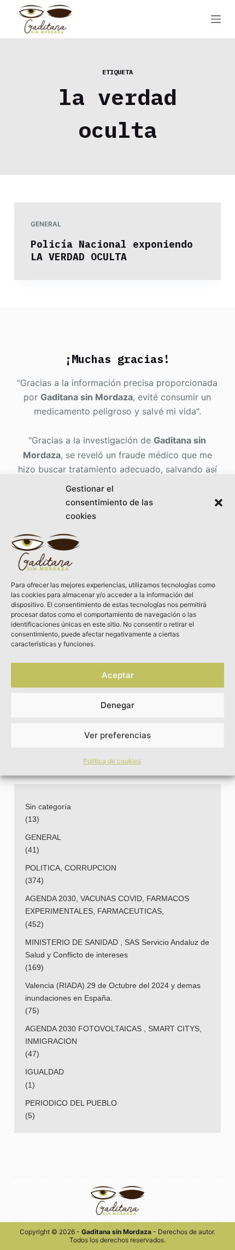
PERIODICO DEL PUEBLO (71, 1103)
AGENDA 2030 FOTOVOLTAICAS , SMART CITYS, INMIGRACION (113, 1034)
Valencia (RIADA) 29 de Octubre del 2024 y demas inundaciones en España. (113, 991)
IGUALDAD (44, 1071)
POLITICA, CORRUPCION (70, 867)
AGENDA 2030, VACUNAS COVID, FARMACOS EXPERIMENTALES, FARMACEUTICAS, (107, 904)
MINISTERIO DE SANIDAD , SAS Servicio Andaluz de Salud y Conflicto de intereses (117, 948)
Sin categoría (48, 806)
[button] (218, 502)
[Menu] (216, 19)
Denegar (117, 705)
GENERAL (46, 224)
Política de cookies (112, 761)
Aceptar (118, 675)
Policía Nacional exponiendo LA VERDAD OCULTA (112, 250)
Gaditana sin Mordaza (86, 397)
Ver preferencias (117, 735)
